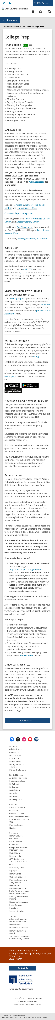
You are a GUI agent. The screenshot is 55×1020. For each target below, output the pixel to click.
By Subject (14, 784)
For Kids (13, 793)
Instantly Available (17, 781)
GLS (11, 864)
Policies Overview (17, 807)
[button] (4, 3)
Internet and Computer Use (19, 820)
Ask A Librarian (36, 181)
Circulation (13, 810)
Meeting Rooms (16, 825)
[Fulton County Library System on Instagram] (24, 739)
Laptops (13, 870)
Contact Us (14, 752)
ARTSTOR (28, 269)
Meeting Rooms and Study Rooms (18, 881)
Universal (14, 664)
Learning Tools (15, 799)
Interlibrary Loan (16, 867)
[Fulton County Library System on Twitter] (18, 739)
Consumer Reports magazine (18, 213)
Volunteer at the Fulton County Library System (19, 937)
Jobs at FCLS (14, 758)
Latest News (15, 761)
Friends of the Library (18, 927)
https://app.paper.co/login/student (26, 569)
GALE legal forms (25, 227)
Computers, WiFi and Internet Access (18, 848)
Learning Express (17, 298)
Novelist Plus (31, 204)
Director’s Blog (16, 755)
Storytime (13, 908)
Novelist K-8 (18, 204)
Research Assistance (18, 902)
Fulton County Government (21, 989)
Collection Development (19, 816)
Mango (15, 340)
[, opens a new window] (21, 984)
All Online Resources (18, 778)
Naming (12, 828)
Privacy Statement (17, 770)
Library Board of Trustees (16, 765)
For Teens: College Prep (32, 26)
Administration (15, 749)
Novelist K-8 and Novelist (23, 401)
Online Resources (11, 26)
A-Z (26, 720)
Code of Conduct (16, 813)
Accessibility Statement (27, 1001)
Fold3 (27, 218)
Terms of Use (18, 998)
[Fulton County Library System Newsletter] (36, 739)
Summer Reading (16, 911)
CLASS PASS (14, 844)
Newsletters (14, 885)
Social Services (15, 905)
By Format (14, 787)
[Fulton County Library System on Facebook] (12, 739)
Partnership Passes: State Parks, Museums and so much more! (19, 891)
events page (10, 376)
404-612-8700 (15, 959)
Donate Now (14, 924)
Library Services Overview (16, 836)
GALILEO (45, 304)
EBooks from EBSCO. (27, 208)
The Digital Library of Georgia (32, 238)
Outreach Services (17, 876)
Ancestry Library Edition (27, 221)
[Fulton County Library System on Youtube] (30, 739)
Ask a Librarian (27, 655)
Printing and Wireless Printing (18, 897)
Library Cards (15, 873)
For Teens (13, 796)
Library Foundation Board (17, 931)
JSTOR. (23, 272)
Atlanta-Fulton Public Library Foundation (18, 920)
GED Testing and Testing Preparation (18, 860)
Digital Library (15, 790)
